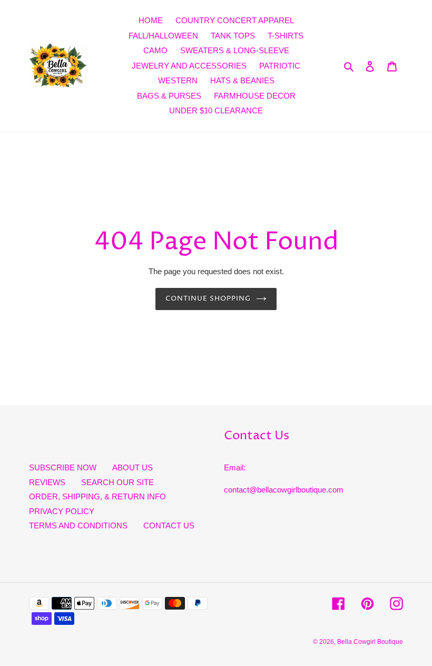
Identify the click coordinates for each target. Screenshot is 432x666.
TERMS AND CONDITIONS (78, 525)
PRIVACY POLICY (61, 511)
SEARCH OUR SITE (117, 482)
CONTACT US (168, 525)
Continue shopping (208, 298)
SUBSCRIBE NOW (62, 467)
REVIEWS (47, 482)
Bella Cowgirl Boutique (370, 641)
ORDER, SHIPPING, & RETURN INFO (97, 496)
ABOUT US (132, 467)
